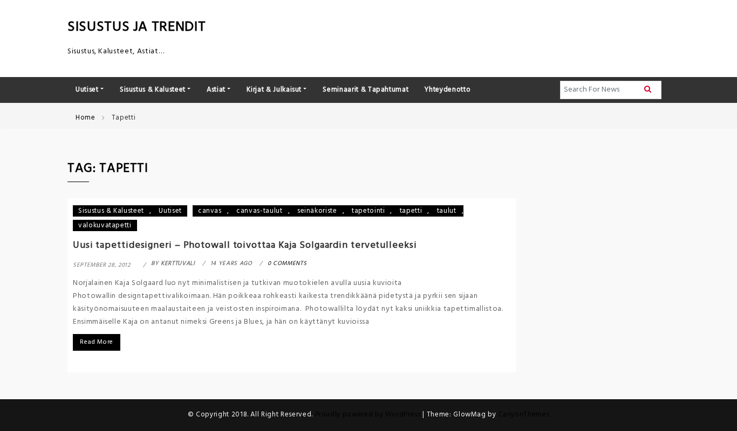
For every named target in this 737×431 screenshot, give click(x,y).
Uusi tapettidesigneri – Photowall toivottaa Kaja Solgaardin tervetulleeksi (245, 245)
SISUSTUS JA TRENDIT (136, 27)
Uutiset (170, 211)
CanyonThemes (523, 414)
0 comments (287, 263)
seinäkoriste (317, 211)
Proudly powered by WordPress (369, 414)
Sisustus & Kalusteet (111, 211)
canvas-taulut (259, 211)
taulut (446, 211)
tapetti (411, 211)
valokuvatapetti (105, 225)
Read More (96, 342)
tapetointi (368, 211)
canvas (210, 211)
